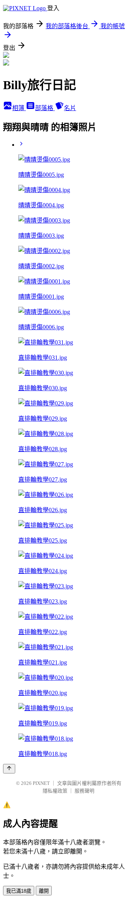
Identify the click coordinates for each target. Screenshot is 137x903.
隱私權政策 (55, 791)
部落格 (45, 108)
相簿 (19, 108)
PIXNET (41, 783)
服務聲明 (84, 791)
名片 (70, 108)
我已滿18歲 (18, 891)
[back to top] (9, 768)
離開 (44, 891)
